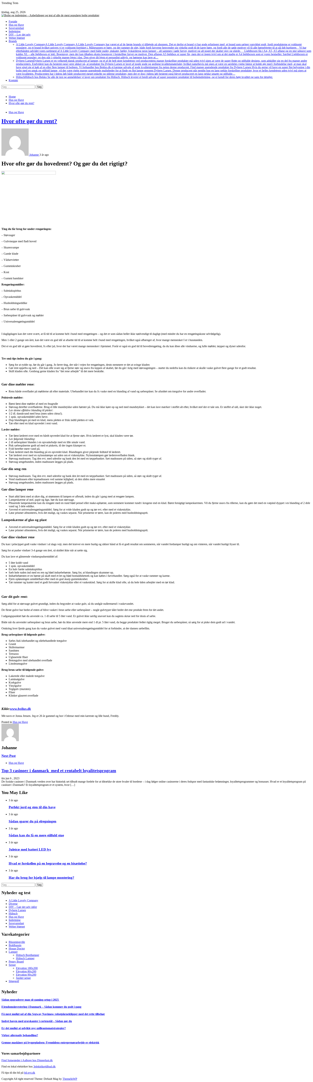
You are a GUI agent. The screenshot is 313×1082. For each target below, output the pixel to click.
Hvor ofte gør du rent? (29, 121)
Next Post (8, 756)
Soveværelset (16, 28)
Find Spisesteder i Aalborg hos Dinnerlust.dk (27, 1060)
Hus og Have (16, 24)
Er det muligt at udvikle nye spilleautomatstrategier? (33, 1028)
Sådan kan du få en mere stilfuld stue (36, 835)
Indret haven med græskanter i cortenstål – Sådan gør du (36, 1021)
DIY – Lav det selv (20, 34)
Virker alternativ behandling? (19, 1035)
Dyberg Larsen (163, 67)
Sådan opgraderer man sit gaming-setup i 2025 (30, 999)
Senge (12, 964)
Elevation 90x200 (26, 974)
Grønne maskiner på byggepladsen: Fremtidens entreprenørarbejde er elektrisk (50, 1042)
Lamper (13, 951)
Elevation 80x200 (26, 971)
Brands (13, 41)
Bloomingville (17, 942)
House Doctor (17, 948)
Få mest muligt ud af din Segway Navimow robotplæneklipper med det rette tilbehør (53, 1014)
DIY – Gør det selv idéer (23, 907)
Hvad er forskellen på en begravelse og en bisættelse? (48, 863)
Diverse (13, 903)
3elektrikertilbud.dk (44, 1066)
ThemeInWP (69, 1078)
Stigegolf (14, 981)
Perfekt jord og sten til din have (32, 807)
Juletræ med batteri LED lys (30, 849)
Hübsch (144, 77)
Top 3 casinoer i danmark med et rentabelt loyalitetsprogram (58, 770)
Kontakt (13, 80)
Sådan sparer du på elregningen (32, 821)
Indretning (14, 31)
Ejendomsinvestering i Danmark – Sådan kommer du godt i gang (41, 1006)
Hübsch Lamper (25, 958)
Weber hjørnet (17, 37)
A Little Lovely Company (163, 51)
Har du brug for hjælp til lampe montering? (41, 877)
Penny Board (16, 961)
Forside (13, 21)
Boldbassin (15, 945)
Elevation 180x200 (27, 968)
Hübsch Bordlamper (27, 955)
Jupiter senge (23, 977)
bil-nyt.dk (29, 1072)
